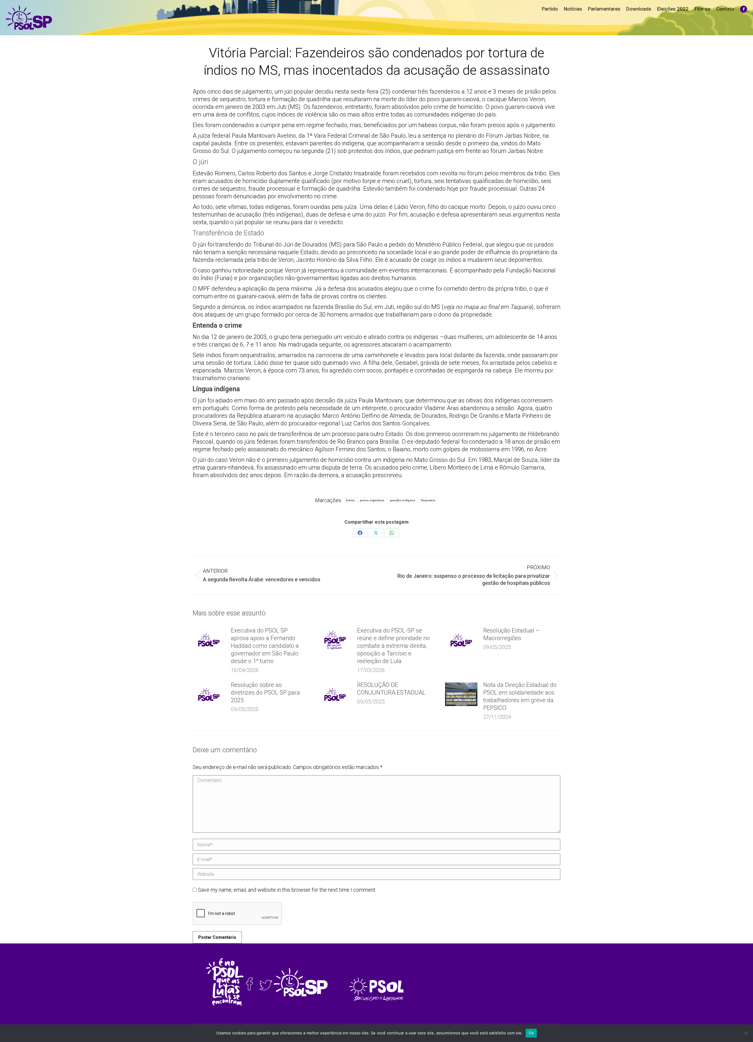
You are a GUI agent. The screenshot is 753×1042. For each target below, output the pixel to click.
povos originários (372, 500)
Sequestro (428, 500)
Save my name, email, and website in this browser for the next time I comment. (287, 890)
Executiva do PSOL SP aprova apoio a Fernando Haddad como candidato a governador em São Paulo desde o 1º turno (265, 646)
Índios (350, 500)
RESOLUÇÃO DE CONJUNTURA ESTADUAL (391, 688)
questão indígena (402, 500)
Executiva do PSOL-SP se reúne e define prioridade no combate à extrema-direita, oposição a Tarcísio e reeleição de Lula (393, 646)
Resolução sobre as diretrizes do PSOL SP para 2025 (265, 692)
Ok (531, 1033)
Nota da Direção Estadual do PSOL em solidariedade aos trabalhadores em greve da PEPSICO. (520, 696)
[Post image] (209, 640)
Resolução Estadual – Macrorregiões (511, 634)
